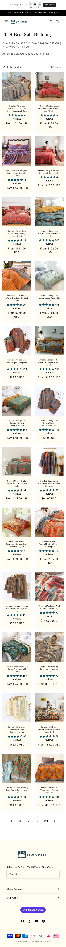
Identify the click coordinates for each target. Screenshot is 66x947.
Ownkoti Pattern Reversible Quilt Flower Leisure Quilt (49, 544)
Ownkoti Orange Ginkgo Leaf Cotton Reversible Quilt (17, 483)
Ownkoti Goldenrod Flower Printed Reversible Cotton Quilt (49, 729)
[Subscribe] (55, 874)
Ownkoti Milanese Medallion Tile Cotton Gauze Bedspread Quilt (17, 108)
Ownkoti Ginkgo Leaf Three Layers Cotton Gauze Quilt (49, 790)
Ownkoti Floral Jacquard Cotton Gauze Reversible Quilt (17, 173)
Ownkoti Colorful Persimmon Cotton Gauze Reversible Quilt (17, 544)
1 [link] (11, 820)
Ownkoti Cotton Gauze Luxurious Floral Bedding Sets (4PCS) (49, 108)
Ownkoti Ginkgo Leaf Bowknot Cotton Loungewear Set (17, 729)
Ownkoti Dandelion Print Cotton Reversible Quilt (49, 607)
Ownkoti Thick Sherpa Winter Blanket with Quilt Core (17, 298)
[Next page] (54, 821)
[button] (6, 22)
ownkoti (26, 941)
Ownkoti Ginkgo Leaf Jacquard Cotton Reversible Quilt (17, 423)
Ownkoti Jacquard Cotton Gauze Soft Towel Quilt (49, 171)
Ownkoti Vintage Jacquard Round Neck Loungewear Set (17, 608)
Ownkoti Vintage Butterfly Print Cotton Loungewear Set (17, 790)
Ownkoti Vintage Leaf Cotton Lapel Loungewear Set (17, 362)
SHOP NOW (49, 4)
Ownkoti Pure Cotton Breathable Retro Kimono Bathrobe (49, 483)
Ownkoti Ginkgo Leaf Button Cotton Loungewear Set (49, 423)
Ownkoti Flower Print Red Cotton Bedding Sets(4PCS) (17, 233)
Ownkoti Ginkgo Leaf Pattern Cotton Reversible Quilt (49, 233)
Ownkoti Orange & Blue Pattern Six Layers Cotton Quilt (49, 362)
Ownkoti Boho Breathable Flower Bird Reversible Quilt (17, 669)
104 (46, 821)
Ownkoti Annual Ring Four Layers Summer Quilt (49, 669)
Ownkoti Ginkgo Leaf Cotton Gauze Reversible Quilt (49, 298)
